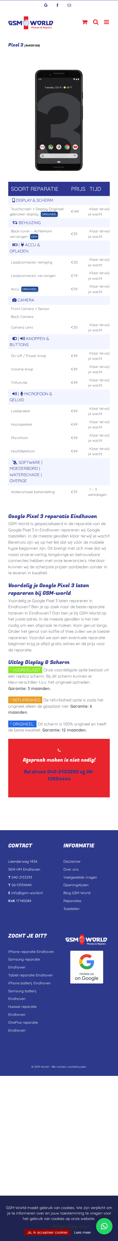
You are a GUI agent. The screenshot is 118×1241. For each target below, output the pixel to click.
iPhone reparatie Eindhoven (31, 951)
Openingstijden (76, 885)
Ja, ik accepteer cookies (47, 1232)
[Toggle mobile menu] (107, 22)
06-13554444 (70, 775)
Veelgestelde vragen (80, 877)
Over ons (70, 869)
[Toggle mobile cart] (85, 22)
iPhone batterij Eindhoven (29, 983)
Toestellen (71, 908)
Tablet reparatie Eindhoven (30, 975)
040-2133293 (63, 771)
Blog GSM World (77, 893)
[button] (104, 1226)
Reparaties (72, 900)
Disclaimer (72, 861)
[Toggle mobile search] (96, 22)
